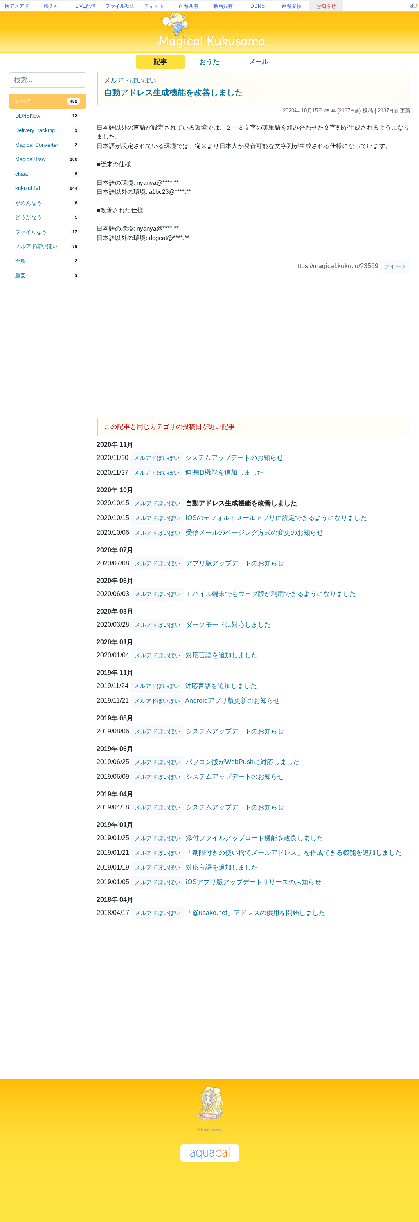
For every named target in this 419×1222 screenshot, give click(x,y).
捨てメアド (17, 6)
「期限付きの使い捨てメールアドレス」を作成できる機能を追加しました (294, 852)
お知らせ (326, 6)
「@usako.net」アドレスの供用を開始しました (255, 912)
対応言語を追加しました (222, 654)
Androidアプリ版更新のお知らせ (232, 700)
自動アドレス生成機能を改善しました (173, 92)
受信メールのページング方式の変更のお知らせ (254, 532)
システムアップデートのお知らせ (234, 457)
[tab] (47, 101)
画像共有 (188, 6)
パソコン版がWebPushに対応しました (243, 761)
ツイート (395, 266)
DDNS (257, 6)
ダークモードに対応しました (228, 624)
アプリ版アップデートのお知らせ (235, 562)
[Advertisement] (47, 417)
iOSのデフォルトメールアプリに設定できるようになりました (276, 517)
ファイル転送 (120, 6)
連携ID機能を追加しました (224, 472)
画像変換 (292, 6)
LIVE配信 (85, 6)
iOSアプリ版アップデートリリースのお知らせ (253, 881)
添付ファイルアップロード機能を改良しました (254, 837)
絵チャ (51, 6)
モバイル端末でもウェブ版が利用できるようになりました (271, 593)
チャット (154, 6)
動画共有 (223, 6)
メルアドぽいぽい (130, 80)
